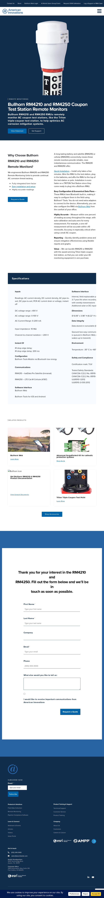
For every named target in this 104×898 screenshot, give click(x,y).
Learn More (14, 459)
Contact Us (10, 3)
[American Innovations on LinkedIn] (89, 877)
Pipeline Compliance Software (18, 815)
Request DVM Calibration (72, 3)
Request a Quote (17, 199)
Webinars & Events (14, 825)
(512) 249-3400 (16, 852)
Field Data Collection (15, 808)
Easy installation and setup (23, 186)
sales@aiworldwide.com (19, 856)
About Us (57, 825)
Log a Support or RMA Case (93, 3)
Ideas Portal (12, 836)
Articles (10, 829)
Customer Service (60, 812)
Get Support (36, 131)
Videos (10, 832)
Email (11, 783)
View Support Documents (19, 494)
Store (19, 3)
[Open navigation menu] (99, 11)
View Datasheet (17, 131)
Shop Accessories (52, 514)
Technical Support (60, 808)
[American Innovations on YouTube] (94, 877)
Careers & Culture (60, 832)
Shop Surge (61, 461)
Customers (57, 829)
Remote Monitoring (14, 811)
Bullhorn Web (84, 206)
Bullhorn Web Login (31, 3)
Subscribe (13, 794)
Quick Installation (61, 171)
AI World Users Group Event (50, 3)
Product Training (59, 815)
